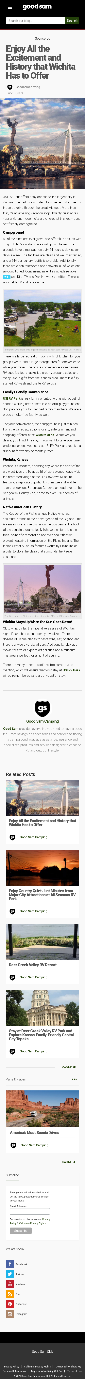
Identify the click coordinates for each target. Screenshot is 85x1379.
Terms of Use (74, 1371)
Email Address (18, 1206)
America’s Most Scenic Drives (34, 1132)
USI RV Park (12, 398)
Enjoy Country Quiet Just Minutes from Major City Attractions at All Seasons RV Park (42, 894)
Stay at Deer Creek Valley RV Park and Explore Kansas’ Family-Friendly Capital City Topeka (41, 1035)
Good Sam (10, 729)
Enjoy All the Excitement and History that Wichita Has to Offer (42, 822)
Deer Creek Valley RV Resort (33, 964)
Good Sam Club (42, 1352)
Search (72, 20)
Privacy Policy (11, 1366)
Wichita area (45, 435)
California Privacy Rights (32, 1223)
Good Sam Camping (28, 87)
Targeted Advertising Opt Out (46, 1371)
